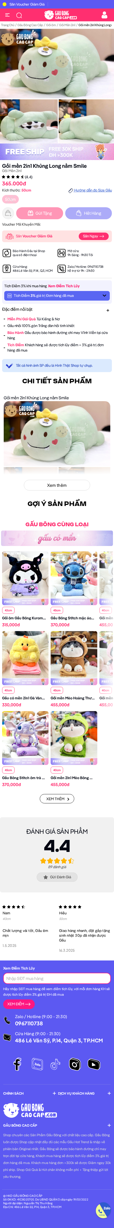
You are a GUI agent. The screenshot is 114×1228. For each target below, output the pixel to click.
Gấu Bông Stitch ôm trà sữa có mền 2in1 (35, 777)
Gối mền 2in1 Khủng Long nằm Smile (44, 165)
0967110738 (95, 267)
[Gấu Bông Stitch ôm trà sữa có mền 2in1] (25, 734)
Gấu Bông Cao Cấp (30, 25)
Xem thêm (55, 798)
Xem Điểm (15, 1004)
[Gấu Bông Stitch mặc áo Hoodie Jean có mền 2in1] (74, 574)
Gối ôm (51, 25)
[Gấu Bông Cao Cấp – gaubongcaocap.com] (60, 14)
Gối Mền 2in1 (67, 25)
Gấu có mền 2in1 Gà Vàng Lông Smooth (34, 698)
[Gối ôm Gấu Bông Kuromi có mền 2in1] (25, 574)
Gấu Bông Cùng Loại (57, 524)
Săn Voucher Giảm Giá (27, 4)
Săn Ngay (91, 236)
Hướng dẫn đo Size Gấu (92, 190)
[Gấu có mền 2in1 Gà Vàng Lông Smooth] (25, 654)
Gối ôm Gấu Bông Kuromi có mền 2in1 (33, 618)
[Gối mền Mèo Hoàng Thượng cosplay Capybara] (74, 654)
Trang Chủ (7, 25)
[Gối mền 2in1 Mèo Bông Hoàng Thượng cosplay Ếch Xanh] (74, 734)
